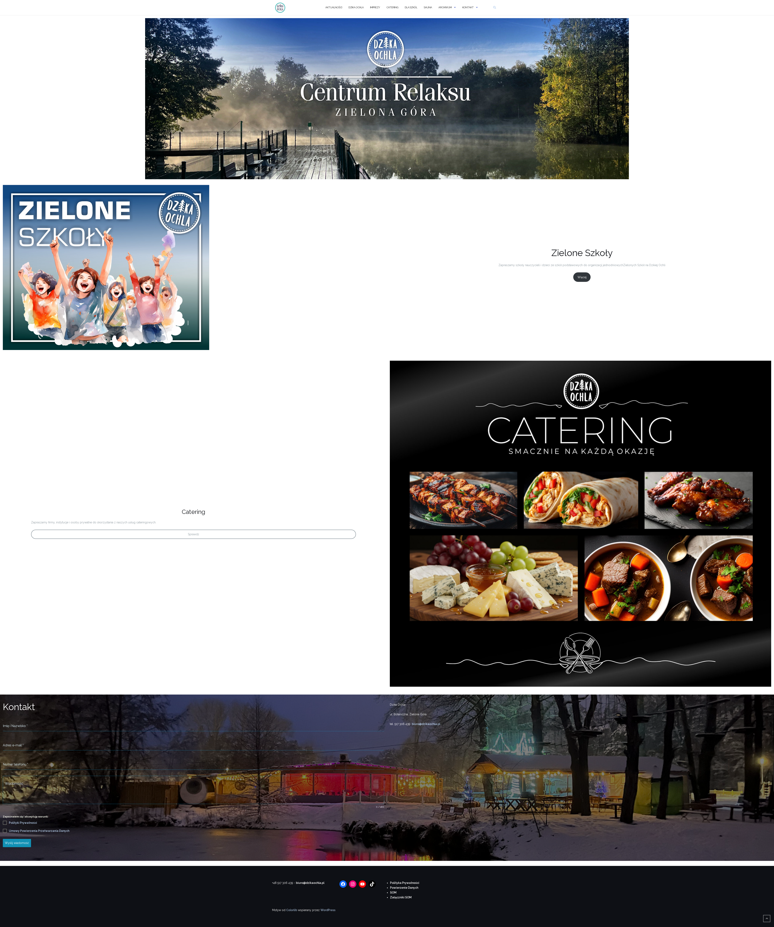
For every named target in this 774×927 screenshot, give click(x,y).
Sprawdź (193, 534)
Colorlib (291, 910)
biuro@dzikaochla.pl (426, 724)
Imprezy (375, 7)
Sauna (428, 7)
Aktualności (333, 7)
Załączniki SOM (401, 897)
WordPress (327, 910)
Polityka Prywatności (404, 882)
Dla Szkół (411, 7)
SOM (393, 892)
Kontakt (468, 7)
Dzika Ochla (356, 7)
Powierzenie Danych (404, 887)
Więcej (582, 277)
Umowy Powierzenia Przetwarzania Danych (39, 830)
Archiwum (445, 7)
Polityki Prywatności (23, 822)
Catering (392, 7)
